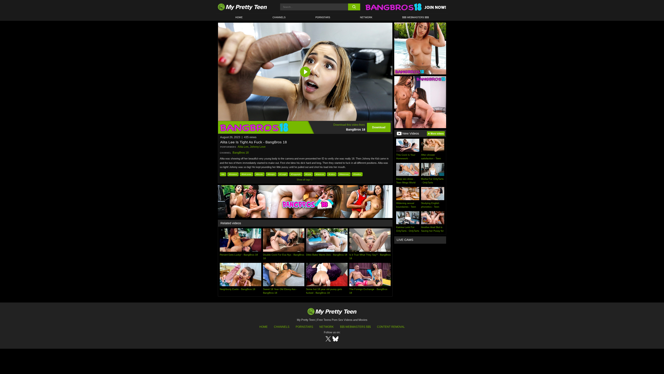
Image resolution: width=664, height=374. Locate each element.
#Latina (332, 174)
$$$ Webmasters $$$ (355, 326)
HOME (239, 17)
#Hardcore (320, 174)
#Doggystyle (296, 174)
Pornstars (322, 17)
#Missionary (344, 174)
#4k (223, 174)
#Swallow (357, 174)
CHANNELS (279, 17)
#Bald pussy (246, 174)
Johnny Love (258, 146)
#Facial (308, 174)
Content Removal (391, 326)
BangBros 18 (241, 152)
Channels (281, 326)
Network (366, 17)
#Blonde (259, 174)
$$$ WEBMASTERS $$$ (415, 17)
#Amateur (233, 174)
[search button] (354, 6)
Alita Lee (243, 146)
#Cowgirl (282, 174)
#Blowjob (271, 174)
